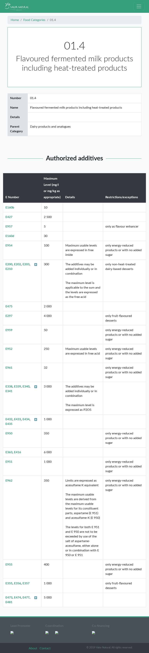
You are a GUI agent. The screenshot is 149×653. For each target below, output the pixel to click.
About (33, 648)
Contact (45, 648)
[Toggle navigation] (138, 6)
